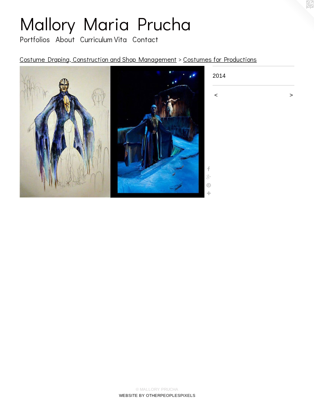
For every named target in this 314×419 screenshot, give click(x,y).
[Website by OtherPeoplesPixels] (297, 16)
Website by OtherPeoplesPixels (157, 395)
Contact (145, 39)
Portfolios (35, 39)
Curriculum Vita (103, 39)
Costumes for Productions (220, 59)
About (65, 39)
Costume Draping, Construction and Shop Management (98, 59)
